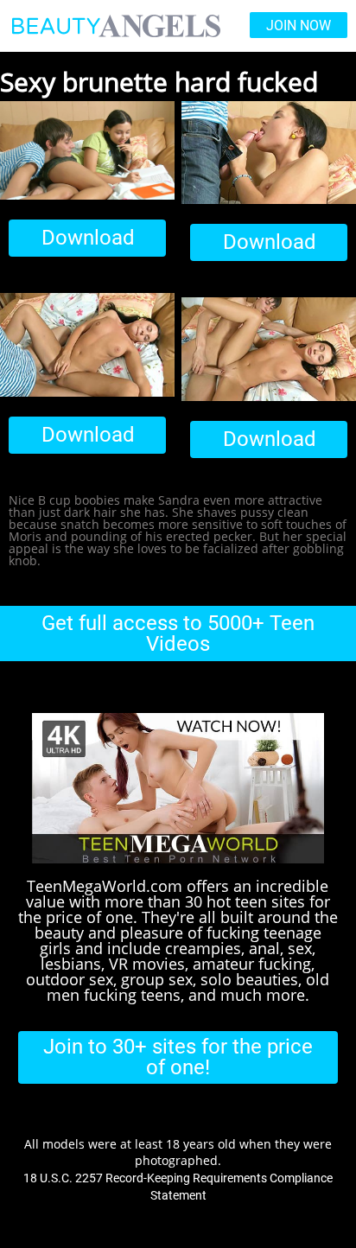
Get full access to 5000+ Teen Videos (178, 633)
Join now (298, 25)
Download (88, 238)
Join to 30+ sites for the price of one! (178, 1057)
